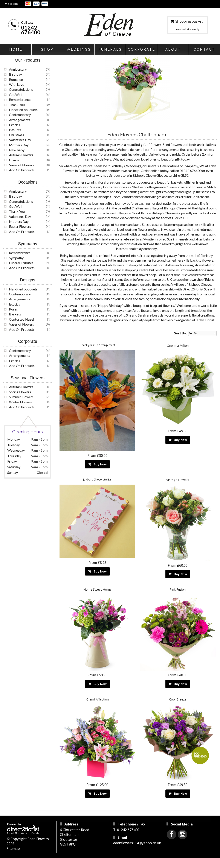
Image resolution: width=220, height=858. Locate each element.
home (15, 49)
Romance (16, 79)
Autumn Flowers (21, 155)
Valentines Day (20, 140)
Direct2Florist (192, 289)
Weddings (79, 49)
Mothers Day (19, 145)
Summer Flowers (21, 397)
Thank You (17, 105)
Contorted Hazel (21, 319)
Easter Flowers (20, 226)
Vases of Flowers (21, 165)
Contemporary (20, 114)
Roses (13, 309)
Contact (204, 49)
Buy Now (99, 464)
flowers (176, 144)
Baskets (15, 130)
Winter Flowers (20, 402)
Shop (47, 49)
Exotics (14, 125)
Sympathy (16, 258)
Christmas (16, 135)
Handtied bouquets (23, 110)
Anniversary (18, 69)
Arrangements (19, 120)
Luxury (14, 160)
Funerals (110, 49)
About (173, 49)
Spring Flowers (20, 392)
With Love (16, 84)
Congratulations (21, 89)
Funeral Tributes (21, 263)
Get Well (15, 94)
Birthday (15, 74)
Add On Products (22, 170)
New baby (16, 150)
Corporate (141, 49)
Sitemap (13, 848)
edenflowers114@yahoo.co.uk (137, 843)
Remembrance (20, 99)
